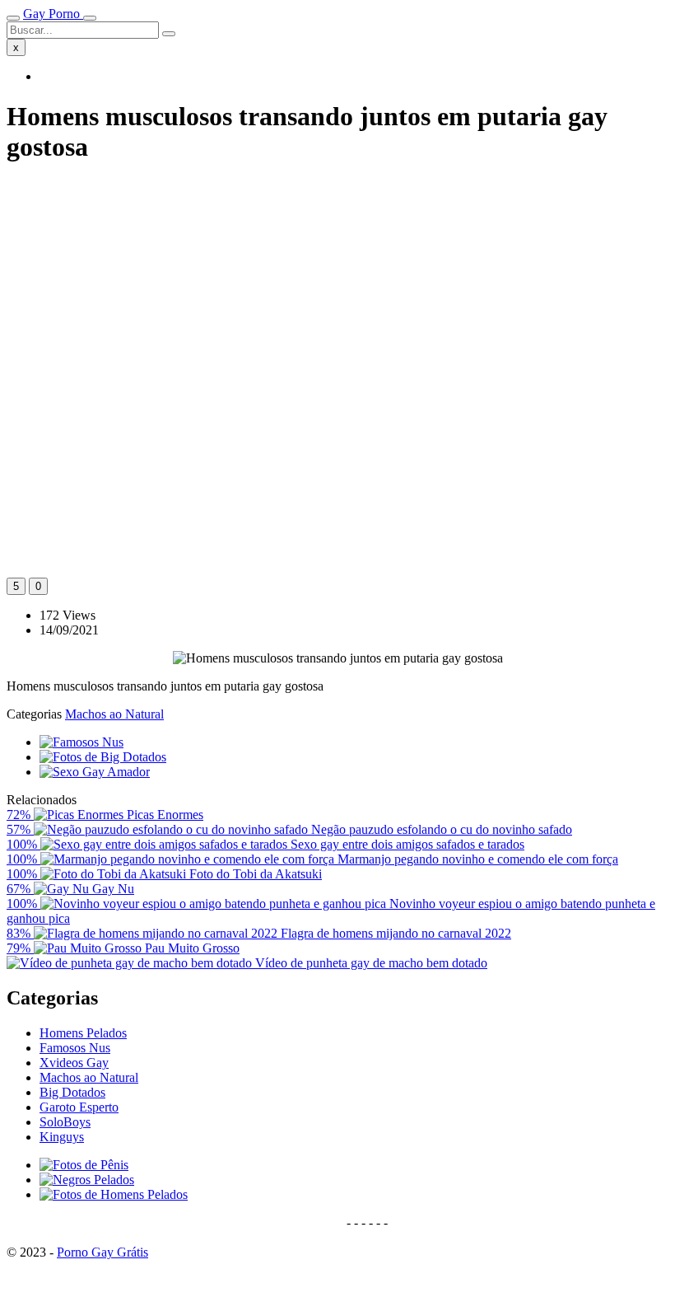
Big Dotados (72, 1092)
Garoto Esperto (79, 1107)
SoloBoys (65, 1122)
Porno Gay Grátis (102, 1252)
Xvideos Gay (74, 1063)
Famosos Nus (75, 1048)
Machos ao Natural (114, 714)
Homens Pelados (83, 1033)
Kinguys (62, 1137)
